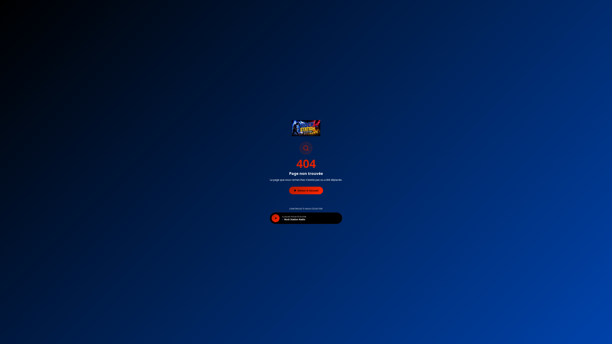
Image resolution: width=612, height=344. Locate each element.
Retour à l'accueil (308, 190)
